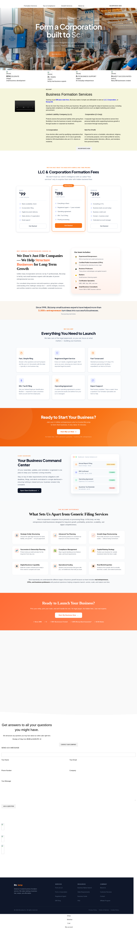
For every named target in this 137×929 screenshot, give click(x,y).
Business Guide (82, 896)
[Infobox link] (68, 828)
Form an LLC (59, 888)
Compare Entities (79, 53)
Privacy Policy (93, 910)
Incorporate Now (115, 6)
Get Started (33, 226)
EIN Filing (58, 900)
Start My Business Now (69, 615)
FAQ (79, 900)
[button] (66, 67)
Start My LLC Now (67, 432)
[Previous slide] (4, 37)
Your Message (6, 781)
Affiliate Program (105, 900)
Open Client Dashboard (28, 490)
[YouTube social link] (100, 2)
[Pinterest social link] (102, 2)
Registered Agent (60, 896)
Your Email (73, 760)
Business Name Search (85, 888)
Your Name (5, 760)
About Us (103, 888)
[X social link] (95, 2)
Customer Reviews (106, 892)
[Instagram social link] (98, 2)
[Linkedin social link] (13, 860)
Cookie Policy (115, 910)
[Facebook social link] (93, 2)
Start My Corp (56, 53)
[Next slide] (133, 37)
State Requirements (84, 892)
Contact (102, 896)
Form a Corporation (61, 892)
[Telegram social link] (16, 860)
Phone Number (6, 770)
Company (72, 770)
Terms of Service (104, 910)
